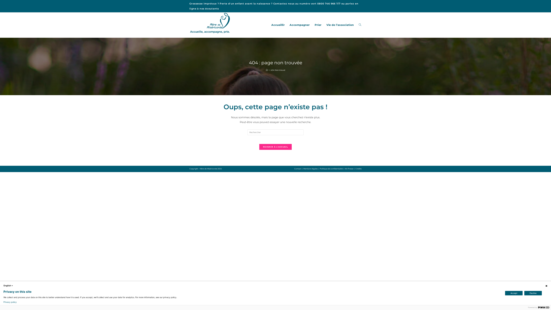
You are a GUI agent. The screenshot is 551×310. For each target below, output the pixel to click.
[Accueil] (267, 70)
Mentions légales (310, 169)
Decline (533, 293)
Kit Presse (349, 169)
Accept (514, 293)
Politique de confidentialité (331, 169)
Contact (297, 169)
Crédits (358, 169)
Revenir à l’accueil (275, 147)
